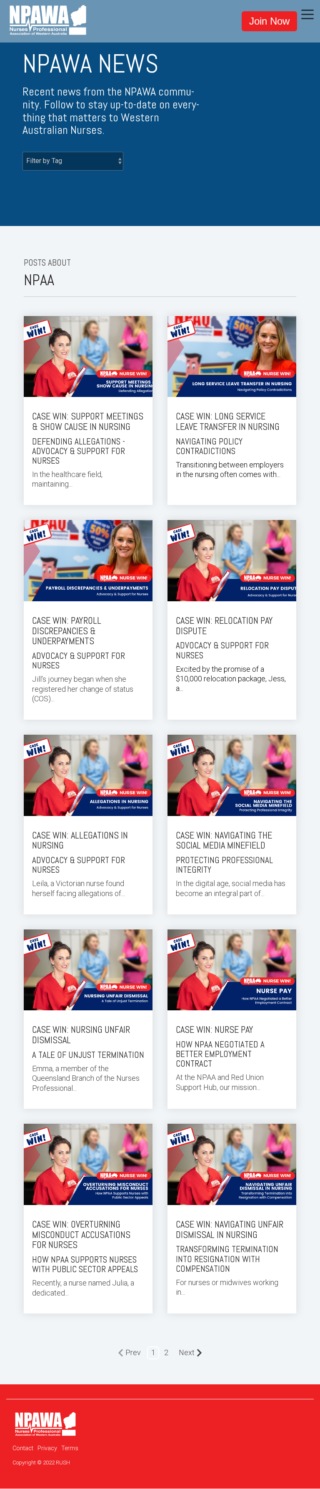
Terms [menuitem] (69, 1448)
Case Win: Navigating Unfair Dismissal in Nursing (229, 1229)
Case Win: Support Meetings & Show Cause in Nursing (87, 421)
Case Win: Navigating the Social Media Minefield (224, 840)
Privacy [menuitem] (47, 1448)
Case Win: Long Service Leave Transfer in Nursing (228, 421)
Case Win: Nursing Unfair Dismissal (81, 1035)
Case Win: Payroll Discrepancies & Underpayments (66, 631)
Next (187, 1352)
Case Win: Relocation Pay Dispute (224, 626)
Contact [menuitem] (22, 1448)
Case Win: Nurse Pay (214, 1030)
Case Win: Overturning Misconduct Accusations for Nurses (81, 1234)
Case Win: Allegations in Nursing (80, 840)
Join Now (269, 21)
